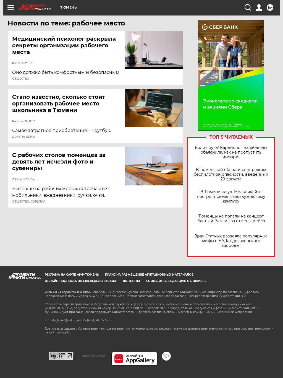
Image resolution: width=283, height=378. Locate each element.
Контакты (131, 281)
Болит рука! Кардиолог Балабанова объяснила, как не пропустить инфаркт (231, 152)
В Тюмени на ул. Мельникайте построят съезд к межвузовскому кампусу (231, 197)
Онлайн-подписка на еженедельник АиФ (81, 281)
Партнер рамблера (92, 356)
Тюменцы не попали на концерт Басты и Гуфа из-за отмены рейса (231, 218)
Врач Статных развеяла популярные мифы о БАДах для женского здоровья (231, 241)
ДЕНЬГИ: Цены (23, 137)
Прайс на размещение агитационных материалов (149, 274)
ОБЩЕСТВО (20, 78)
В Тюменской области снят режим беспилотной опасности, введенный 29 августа (231, 174)
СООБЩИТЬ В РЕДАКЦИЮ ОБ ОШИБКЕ (176, 281)
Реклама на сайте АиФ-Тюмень (72, 274)
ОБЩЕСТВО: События (28, 201)
